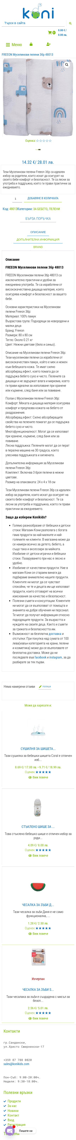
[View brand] (38, 152)
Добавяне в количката (43, 198)
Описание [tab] (38, 232)
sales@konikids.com (16, 1064)
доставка (55, 634)
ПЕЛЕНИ (54, 209)
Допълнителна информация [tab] (38, 239)
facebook (40, 657)
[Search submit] (70, 23)
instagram (55, 657)
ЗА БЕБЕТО (40, 209)
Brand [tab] (38, 246)
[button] (14, 44)
